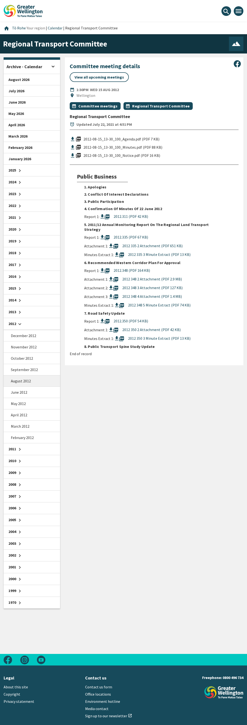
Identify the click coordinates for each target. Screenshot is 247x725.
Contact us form (98, 687)
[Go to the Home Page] (223, 692)
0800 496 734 (233, 677)
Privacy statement (19, 701)
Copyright (12, 694)
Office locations (98, 694)
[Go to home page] (23, 10)
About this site (16, 687)
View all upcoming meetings (99, 77)
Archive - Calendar (24, 66)
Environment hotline (102, 701)
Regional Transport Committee (161, 106)
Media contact (97, 708)
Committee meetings (98, 106)
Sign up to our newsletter (108, 715)
